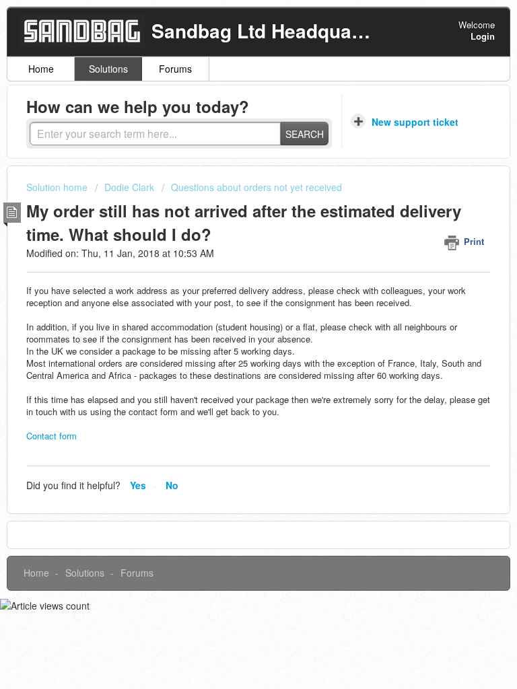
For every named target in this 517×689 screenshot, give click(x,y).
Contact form (51, 435)
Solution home (58, 187)
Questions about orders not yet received (256, 187)
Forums (175, 68)
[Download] (233, 334)
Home (41, 68)
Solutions (108, 68)
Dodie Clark (129, 187)
